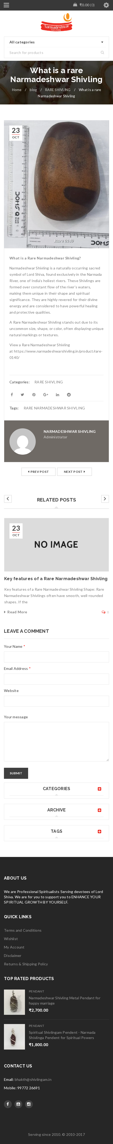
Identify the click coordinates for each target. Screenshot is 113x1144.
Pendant (36, 991)
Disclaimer (13, 955)
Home (17, 90)
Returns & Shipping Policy (26, 964)
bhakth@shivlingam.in (33, 1079)
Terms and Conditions (23, 930)
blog (33, 90)
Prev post (39, 472)
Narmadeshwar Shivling (70, 431)
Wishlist (11, 938)
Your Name (14, 646)
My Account (14, 947)
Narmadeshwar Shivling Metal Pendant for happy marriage (64, 1000)
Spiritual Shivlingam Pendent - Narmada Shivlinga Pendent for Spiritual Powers (62, 1035)
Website (11, 690)
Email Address (17, 668)
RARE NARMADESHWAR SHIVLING (54, 408)
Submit (16, 773)
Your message (16, 717)
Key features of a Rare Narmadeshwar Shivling (55, 578)
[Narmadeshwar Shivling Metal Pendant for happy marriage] (14, 1002)
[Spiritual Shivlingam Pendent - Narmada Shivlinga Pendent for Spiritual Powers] (14, 1037)
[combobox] (56, 42)
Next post (73, 472)
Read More (17, 612)
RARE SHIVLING (57, 90)
